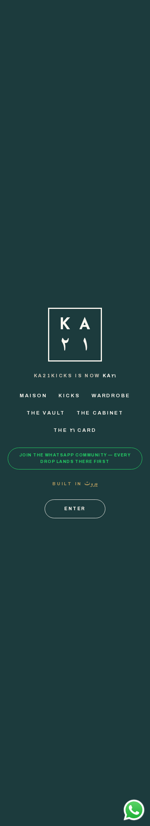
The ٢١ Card (75, 430)
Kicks (69, 395)
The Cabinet (100, 413)
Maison (33, 395)
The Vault (46, 413)
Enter (75, 508)
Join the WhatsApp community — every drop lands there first (75, 458)
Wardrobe (111, 395)
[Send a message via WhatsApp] (134, 810)
